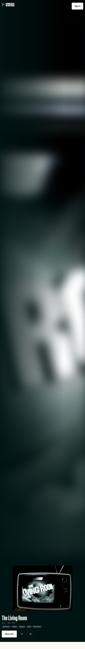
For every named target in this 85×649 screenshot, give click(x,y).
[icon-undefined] (22, 634)
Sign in (77, 6)
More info (9, 634)
